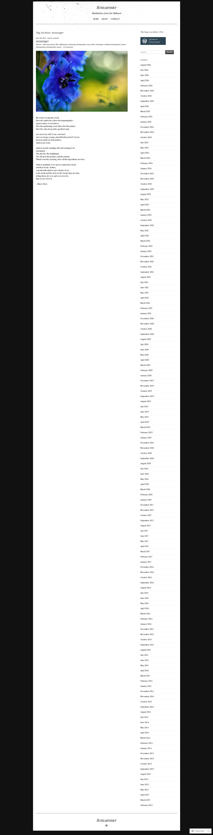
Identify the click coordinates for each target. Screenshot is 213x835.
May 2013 (144, 789)
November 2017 (147, 510)
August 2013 (145, 774)
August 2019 (145, 401)
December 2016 (147, 567)
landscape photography (77, 44)
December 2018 (147, 442)
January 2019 (145, 437)
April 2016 (144, 608)
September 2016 (147, 582)
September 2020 (147, 334)
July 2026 (144, 70)
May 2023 (144, 199)
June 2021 (144, 287)
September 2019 (147, 396)
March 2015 (145, 675)
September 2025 (147, 101)
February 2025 (146, 116)
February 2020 (146, 370)
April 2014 (144, 732)
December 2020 (147, 318)
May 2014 (144, 727)
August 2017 (145, 525)
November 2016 (147, 572)
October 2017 (146, 515)
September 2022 (147, 225)
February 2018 (146, 494)
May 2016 (144, 603)
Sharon (38, 44)
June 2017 (144, 536)
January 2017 (145, 562)
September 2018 (147, 458)
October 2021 (146, 266)
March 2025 (145, 111)
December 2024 (147, 127)
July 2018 (144, 468)
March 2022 (145, 241)
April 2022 (144, 235)
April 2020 (144, 360)
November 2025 (147, 90)
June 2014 (144, 722)
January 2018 (145, 499)
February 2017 (146, 556)
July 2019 (144, 406)
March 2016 (145, 613)
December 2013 (147, 753)
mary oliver (91, 44)
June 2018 (144, 474)
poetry (59, 47)
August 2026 (145, 65)
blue (57, 44)
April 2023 (144, 204)
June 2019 (144, 411)
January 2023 (145, 215)
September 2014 (147, 707)
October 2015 (146, 639)
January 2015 (145, 686)
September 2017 (147, 520)
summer (56, 38)
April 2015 (144, 670)
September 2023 (147, 189)
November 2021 (147, 261)
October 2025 (146, 96)
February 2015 (146, 681)
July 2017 (144, 530)
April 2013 (144, 794)
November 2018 (147, 448)
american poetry (49, 44)
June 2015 (144, 660)
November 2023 (147, 178)
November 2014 (147, 696)
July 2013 (144, 779)
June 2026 (144, 75)
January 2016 (145, 624)
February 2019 (146, 432)
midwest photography (112, 44)
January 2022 (145, 251)
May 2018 (144, 479)
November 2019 (147, 385)
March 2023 (145, 210)
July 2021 (144, 282)
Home (96, 19)
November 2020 (147, 323)
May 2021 (144, 292)
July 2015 (144, 655)
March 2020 (145, 365)
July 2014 (144, 717)
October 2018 (146, 453)
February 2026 (146, 85)
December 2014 (147, 691)
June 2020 (144, 349)
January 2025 (145, 121)
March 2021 (145, 303)
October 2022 (146, 220)
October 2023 (146, 184)
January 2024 (145, 168)
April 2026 (144, 80)
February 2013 (146, 805)
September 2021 (147, 272)
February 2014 (146, 743)
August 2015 (145, 649)
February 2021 (146, 308)
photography (51, 47)
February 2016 (146, 618)
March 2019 (145, 427)
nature (49, 38)
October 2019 (146, 391)
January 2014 (145, 748)
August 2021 (145, 277)
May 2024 (144, 147)
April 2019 (144, 422)
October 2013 (146, 763)
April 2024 (144, 152)
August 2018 (145, 463)
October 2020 (146, 329)
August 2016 (145, 587)
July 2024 (144, 142)
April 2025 (144, 106)
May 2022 (144, 230)
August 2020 (145, 339)
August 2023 (145, 194)
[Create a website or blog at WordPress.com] (106, 826)
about (104, 19)
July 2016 (144, 593)
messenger (42, 41)
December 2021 (147, 256)
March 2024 (145, 158)
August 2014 (145, 712)
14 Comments (68, 47)
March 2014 (145, 738)
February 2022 (146, 246)
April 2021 (144, 297)
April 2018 (144, 484)
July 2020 (144, 344)
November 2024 (147, 132)
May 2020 (144, 354)
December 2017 (147, 505)
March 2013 (145, 800)
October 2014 (146, 701)
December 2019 (147, 380)
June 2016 (144, 598)
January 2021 (145, 313)
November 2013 (147, 758)
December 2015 (147, 629)
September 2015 (147, 644)
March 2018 (145, 489)
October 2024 (146, 137)
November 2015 (147, 634)
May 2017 (144, 541)
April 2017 (144, 546)
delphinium (63, 44)
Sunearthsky (106, 7)
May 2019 (144, 417)
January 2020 (145, 375)
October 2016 (146, 577)
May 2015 (144, 665)
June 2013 (144, 784)
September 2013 (147, 769)
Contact (115, 19)
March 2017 (145, 551)
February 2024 (146, 163)
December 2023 (147, 173)
